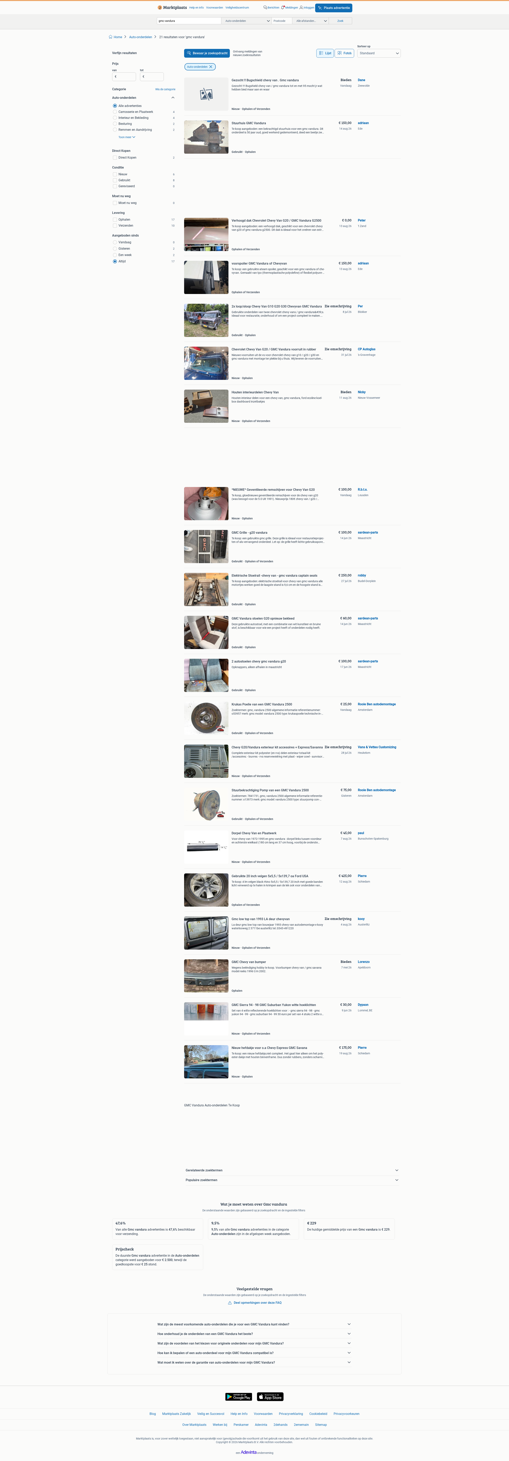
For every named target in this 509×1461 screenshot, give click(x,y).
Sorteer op (363, 46)
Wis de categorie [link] (165, 89)
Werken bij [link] (220, 1425)
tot (142, 70)
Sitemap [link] (321, 1425)
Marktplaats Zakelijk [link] (176, 1414)
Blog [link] (153, 1414)
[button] (289, 7)
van (114, 70)
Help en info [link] (196, 7)
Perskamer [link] (241, 1425)
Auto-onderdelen (197, 66)
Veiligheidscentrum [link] (237, 7)
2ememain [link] (301, 1425)
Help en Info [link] (239, 1414)
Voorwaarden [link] (214, 7)
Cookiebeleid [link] (318, 1414)
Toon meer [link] (125, 137)
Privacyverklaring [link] (291, 1414)
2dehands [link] (281, 1425)
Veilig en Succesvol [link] (210, 1414)
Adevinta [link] (261, 1425)
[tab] (325, 53)
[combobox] (189, 20)
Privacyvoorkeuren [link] (346, 1414)
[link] (171, 7)
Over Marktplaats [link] (194, 1425)
